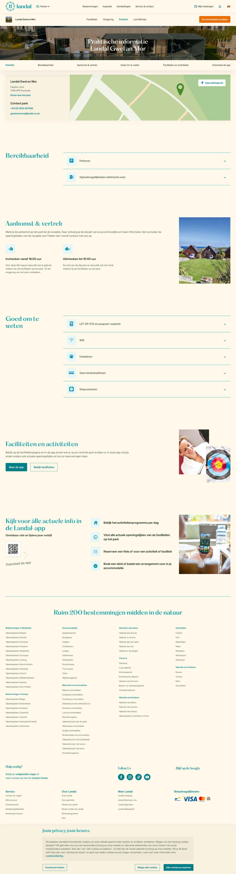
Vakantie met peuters (128, 707)
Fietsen (179, 633)
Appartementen (69, 633)
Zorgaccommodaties (71, 730)
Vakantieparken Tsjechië (16, 717)
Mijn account (11, 800)
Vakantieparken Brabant (16, 633)
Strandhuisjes (68, 664)
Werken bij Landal (69, 804)
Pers (64, 818)
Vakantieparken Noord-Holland (19, 664)
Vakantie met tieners (128, 711)
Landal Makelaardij (126, 809)
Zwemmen (180, 660)
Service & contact (144, 6)
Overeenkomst (12, 804)
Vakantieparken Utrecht (16, 673)
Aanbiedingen (124, 6)
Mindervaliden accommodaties (75, 735)
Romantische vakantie (128, 676)
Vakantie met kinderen (129, 697)
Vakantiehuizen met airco (73, 748)
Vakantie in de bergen (128, 651)
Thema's (123, 658)
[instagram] (130, 779)
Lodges (65, 651)
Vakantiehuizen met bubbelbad (75, 739)
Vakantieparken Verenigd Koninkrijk (21, 721)
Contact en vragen (14, 795)
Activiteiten (181, 685)
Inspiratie (107, 6)
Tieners (179, 676)
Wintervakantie (125, 672)
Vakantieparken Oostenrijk (17, 712)
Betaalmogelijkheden (15, 809)
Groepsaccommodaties (72, 694)
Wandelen (180, 651)
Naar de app (16, 467)
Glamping (123, 663)
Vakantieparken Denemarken (18, 703)
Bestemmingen (90, 6)
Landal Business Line (127, 800)
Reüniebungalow (69, 717)
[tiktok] (138, 779)
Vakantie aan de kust (128, 633)
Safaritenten (67, 655)
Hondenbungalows (70, 753)
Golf (177, 637)
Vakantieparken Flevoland (17, 642)
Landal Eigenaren (125, 804)
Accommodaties (69, 628)
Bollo (178, 681)
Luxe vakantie (125, 667)
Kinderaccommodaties (72, 708)
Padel (178, 646)
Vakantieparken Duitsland (17, 708)
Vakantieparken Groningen (17, 655)
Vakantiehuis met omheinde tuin (76, 703)
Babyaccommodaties (71, 690)
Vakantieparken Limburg (16, 660)
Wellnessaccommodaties (73, 726)
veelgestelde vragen (25, 774)
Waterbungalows (69, 678)
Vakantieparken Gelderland (17, 651)
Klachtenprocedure (14, 813)
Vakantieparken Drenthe (16, 637)
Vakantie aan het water (129, 642)
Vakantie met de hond (128, 681)
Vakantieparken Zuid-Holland (18, 687)
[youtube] (147, 779)
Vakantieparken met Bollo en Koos (134, 716)
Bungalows (67, 637)
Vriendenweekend (127, 690)
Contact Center (40, 778)
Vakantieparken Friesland (16, 646)
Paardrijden (180, 642)
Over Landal (67, 795)
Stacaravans (67, 660)
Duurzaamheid (68, 800)
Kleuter (179, 672)
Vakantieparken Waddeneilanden (20, 678)
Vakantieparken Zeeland (16, 682)
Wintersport (181, 655)
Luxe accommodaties (71, 712)
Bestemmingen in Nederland (18, 628)
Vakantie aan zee (126, 646)
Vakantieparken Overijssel (17, 669)
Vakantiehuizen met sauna (73, 744)
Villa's (64, 673)
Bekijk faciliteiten (44, 467)
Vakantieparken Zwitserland (18, 726)
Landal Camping (125, 795)
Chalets (65, 642)
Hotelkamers (67, 646)
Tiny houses (67, 669)
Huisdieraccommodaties (73, 699)
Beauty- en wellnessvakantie (131, 685)
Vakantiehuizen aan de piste (74, 721)
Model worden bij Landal (72, 809)
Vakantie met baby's (127, 702)
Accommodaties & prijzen (215, 19)
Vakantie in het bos (127, 637)
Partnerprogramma (70, 813)
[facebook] (121, 779)
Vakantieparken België (15, 699)
